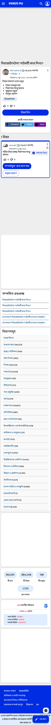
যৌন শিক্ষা (8, 358)
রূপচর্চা (7, 439)
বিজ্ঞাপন (29, 704)
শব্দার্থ (6, 372)
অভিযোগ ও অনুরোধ (12, 432)
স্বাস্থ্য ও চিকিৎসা (10, 351)
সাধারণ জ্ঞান (9, 345)
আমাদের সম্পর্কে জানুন (13, 704)
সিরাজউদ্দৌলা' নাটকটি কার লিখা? (16, 300)
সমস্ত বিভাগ (9, 338)
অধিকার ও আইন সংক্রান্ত (14, 695)
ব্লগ (37, 704)
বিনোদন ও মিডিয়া (11, 466)
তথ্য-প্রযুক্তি (8, 392)
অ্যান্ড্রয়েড (8, 378)
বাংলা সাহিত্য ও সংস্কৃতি (13, 486)
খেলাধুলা (8, 453)
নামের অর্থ (8, 405)
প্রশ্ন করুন (40, 719)
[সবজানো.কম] (16, 4)
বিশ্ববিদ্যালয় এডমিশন (13, 459)
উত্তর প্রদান (13, 149)
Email (42, 124)
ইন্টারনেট (8, 385)
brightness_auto (46, 710)
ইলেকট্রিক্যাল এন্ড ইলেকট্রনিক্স (16, 426)
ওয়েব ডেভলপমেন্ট (11, 500)
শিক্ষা (14, 74)
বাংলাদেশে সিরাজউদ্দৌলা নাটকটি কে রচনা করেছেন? (23, 317)
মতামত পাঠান (10, 691)
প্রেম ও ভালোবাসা (11, 419)
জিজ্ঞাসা (13, 77)
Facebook (15, 124)
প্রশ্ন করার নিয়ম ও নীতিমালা (15, 700)
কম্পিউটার (8, 412)
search (41, 4)
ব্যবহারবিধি (24, 691)
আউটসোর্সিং (9, 446)
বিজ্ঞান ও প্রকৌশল (11, 473)
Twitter (29, 124)
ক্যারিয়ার (8, 480)
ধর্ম (5, 399)
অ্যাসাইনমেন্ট (9, 493)
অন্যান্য (7, 507)
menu (3, 4)
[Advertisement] (25, 34)
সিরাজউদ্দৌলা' (9, 99)
